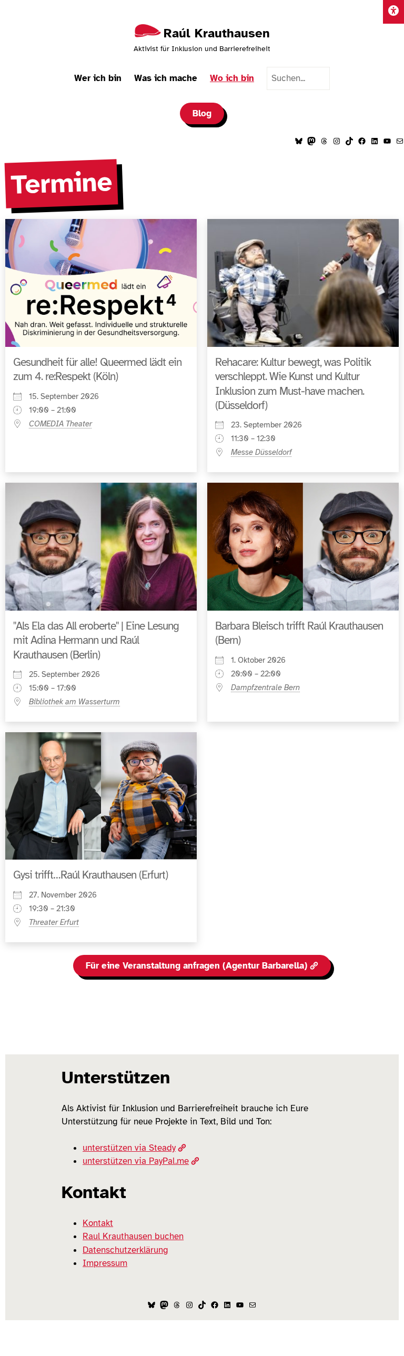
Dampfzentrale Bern (265, 687)
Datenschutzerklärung (125, 1249)
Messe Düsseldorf (261, 452)
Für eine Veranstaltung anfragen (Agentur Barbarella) (196, 965)
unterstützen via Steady (129, 1147)
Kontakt (98, 1223)
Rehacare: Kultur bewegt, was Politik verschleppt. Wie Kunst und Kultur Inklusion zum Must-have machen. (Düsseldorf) (293, 383)
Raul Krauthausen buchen (133, 1236)
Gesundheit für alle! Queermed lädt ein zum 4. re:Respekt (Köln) (97, 369)
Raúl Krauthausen (217, 33)
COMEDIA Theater (60, 424)
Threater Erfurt (54, 922)
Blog (202, 113)
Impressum (105, 1263)
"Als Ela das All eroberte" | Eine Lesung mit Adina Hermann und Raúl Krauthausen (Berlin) (96, 640)
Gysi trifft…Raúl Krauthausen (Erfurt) (90, 875)
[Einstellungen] (393, 12)
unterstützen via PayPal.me (136, 1160)
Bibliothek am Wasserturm (74, 701)
